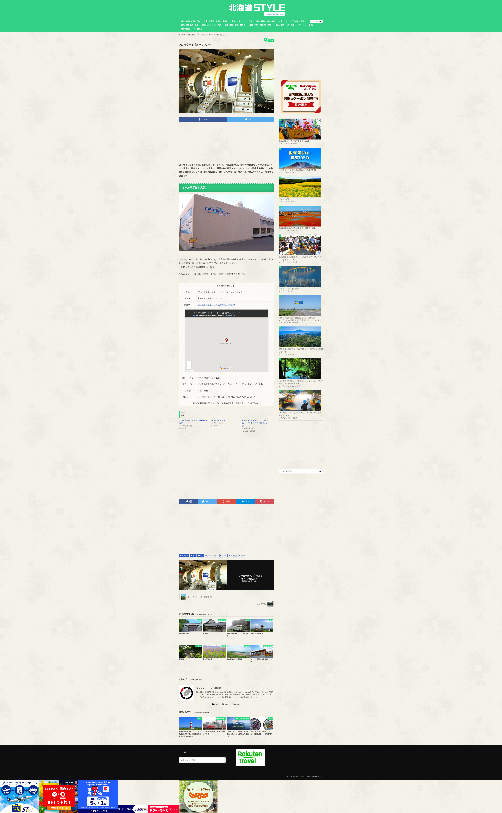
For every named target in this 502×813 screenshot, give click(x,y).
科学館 (243, 556)
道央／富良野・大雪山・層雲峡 (216, 21)
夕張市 (288, 291)
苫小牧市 (185, 556)
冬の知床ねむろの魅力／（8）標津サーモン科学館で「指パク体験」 (255, 423)
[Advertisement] (226, 142)
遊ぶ (201, 556)
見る (194, 556)
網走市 (295, 143)
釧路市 (299, 386)
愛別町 (295, 418)
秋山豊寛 (234, 556)
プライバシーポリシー (306, 25)
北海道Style (303, 776)
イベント (289, 143)
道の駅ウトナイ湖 (217, 420)
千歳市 (288, 201)
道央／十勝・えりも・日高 (242, 21)
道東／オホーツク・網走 (211, 25)
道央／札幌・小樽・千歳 (190, 21)
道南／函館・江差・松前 (265, 21)
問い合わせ (198, 29)
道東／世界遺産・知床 (189, 25)
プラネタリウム (212, 556)
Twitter (226, 704)
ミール (224, 556)
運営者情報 (185, 29)
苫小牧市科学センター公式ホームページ (215, 304)
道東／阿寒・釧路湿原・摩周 (260, 25)
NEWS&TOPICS (291, 172)
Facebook (236, 704)
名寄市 (295, 262)
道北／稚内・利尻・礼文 (285, 25)
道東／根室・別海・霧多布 (235, 25)
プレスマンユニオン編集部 (208, 688)
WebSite (216, 704)
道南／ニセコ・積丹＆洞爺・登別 (291, 21)
